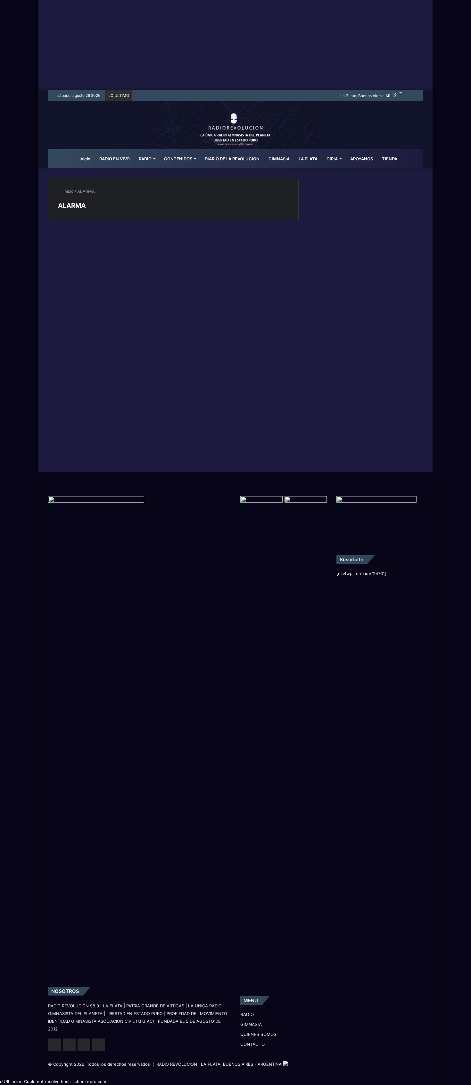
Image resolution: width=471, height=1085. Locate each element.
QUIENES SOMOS (258, 1034)
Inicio (84, 158)
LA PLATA (308, 158)
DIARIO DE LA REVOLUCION (232, 158)
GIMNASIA (279, 158)
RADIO (145, 158)
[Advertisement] (235, 45)
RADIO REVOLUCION (176, 1064)
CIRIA (332, 158)
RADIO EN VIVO (114, 158)
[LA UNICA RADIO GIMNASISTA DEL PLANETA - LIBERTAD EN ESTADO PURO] (236, 133)
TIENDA (389, 158)
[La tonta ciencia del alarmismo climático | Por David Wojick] (108, 282)
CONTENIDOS (178, 158)
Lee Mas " (73, 327)
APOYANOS (361, 158)
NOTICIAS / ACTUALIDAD (83, 243)
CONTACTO (252, 1044)
